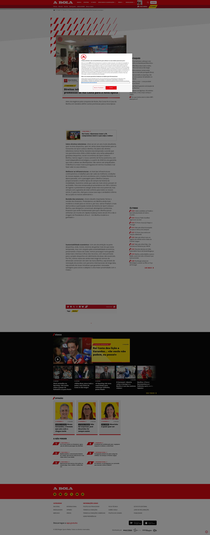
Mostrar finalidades (99, 87)
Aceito (111, 87)
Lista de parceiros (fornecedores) (89, 82)
